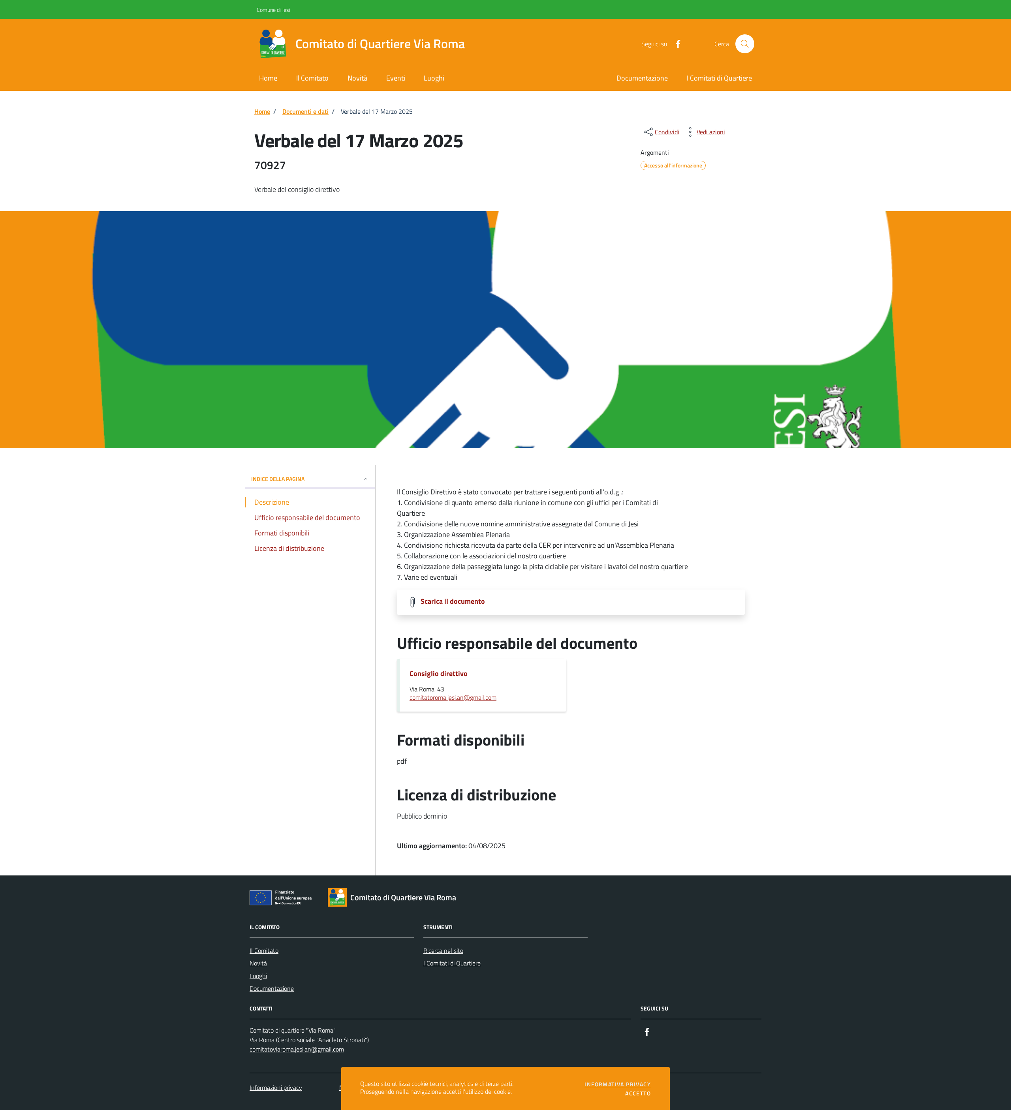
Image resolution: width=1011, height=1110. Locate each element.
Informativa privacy (617, 1084)
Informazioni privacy (276, 1087)
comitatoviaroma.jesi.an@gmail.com (297, 1049)
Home (262, 111)
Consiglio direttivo (439, 674)
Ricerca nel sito (443, 950)
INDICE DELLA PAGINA (277, 479)
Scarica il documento (453, 601)
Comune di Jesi (259, 10)
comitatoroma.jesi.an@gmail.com (453, 697)
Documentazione (272, 988)
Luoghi (258, 975)
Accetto (638, 1093)
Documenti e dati (305, 111)
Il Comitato (264, 950)
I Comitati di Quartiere (452, 963)
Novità (258, 963)
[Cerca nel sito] (744, 43)
